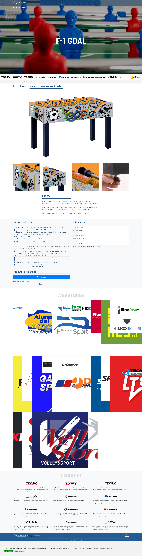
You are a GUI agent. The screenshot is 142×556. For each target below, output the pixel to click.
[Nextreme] (71, 522)
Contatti (79, 4)
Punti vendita (69, 4)
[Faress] (79, 308)
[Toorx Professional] (31, 483)
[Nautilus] (110, 496)
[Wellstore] (70, 440)
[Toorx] (110, 483)
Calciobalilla (71, 36)
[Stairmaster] (31, 509)
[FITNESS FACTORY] (130, 310)
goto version (22, 7)
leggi (27, 491)
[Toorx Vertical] (71, 483)
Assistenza (122, 2)
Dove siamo (127, 2)
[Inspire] (71, 496)
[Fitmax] (89, 308)
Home (45, 540)
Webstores (74, 4)
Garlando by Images (59, 4)
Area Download (117, 2)
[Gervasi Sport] (50, 364)
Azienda (29, 4)
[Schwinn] (71, 509)
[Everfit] (31, 496)
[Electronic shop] (70, 308)
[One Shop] (70, 364)
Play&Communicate (43, 4)
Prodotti (37, 4)
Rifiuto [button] (10, 551)
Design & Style (51, 4)
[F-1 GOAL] (71, 126)
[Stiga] (31, 522)
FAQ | (113, 2)
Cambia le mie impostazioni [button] (19, 551)
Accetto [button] (5, 551)
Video (64, 4)
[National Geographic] (110, 522)
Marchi (33, 4)
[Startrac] (110, 509)
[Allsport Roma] (21, 308)
